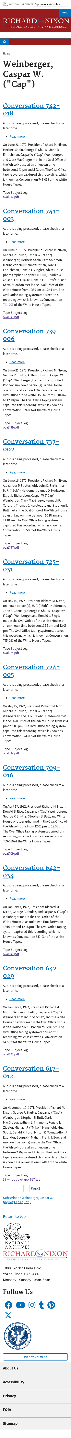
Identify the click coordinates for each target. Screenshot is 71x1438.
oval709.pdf (11, 853)
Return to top (14, 1216)
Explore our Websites (47, 4)
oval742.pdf (11, 197)
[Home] (36, 22)
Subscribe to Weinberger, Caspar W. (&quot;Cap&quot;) (28, 1200)
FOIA (7, 1409)
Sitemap (10, 1423)
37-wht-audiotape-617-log (21, 1179)
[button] (17, 1247)
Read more (17, 136)
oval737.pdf (11, 547)
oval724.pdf (11, 753)
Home (6, 53)
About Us (10, 1368)
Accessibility (13, 1381)
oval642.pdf (11, 954)
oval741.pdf (11, 317)
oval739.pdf (11, 427)
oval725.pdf (11, 653)
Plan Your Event (35, 1357)
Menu (65, 12)
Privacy (9, 1395)
